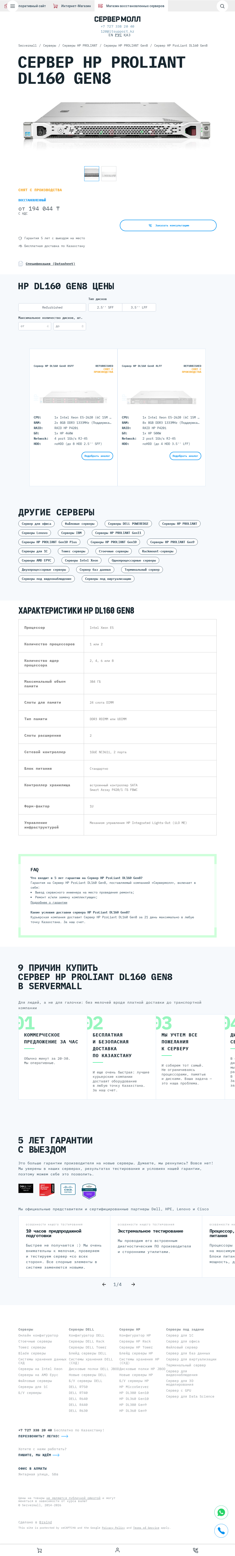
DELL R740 (78, 1392)
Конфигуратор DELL (86, 1335)
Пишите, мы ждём (34, 1455)
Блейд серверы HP (136, 1353)
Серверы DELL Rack (86, 1341)
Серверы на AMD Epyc (38, 1375)
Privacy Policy (113, 1527)
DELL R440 (78, 1404)
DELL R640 (78, 1398)
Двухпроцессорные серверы (44, 569)
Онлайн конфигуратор (38, 1335)
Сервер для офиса (36, 524)
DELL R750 (78, 1387)
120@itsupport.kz (117, 31)
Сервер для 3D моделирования (179, 1383)
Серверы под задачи (185, 1329)
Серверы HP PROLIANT (179, 524)
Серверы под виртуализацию (108, 579)
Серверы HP (129, 1329)
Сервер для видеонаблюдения (182, 1373)
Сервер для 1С (179, 1335)
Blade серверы (32, 1353)
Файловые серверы (79, 524)
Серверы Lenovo (35, 533)
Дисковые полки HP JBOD (142, 1369)
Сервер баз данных (95, 569)
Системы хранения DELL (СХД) (91, 1361)
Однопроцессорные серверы (134, 560)
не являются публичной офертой (73, 1498)
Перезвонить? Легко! (39, 1436)
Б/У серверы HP (134, 1381)
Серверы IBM (71, 533)
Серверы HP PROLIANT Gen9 (172, 542)
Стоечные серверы (113, 551)
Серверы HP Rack (135, 1341)
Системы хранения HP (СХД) (139, 1361)
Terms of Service (146, 1527)
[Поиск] (222, 6)
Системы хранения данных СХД (42, 1361)
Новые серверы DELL (88, 1375)
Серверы (25, 1329)
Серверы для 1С (35, 551)
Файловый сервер (182, 1347)
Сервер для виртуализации (191, 1359)
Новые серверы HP (136, 1375)
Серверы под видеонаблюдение (46, 579)
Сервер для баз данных (188, 1353)
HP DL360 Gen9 (133, 1410)
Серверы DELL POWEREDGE (128, 524)
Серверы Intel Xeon (81, 560)
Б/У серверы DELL (85, 1381)
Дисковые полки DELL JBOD (94, 1369)
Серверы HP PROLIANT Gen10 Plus (49, 542)
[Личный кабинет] (117, 1550)
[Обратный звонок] (195, 1550)
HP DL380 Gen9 (133, 1404)
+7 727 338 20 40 (117, 26)
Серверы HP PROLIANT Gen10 (114, 542)
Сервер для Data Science (190, 1396)
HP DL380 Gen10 (134, 1392)
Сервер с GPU (178, 1390)
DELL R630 (78, 1410)
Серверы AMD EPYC (36, 560)
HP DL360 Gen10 (134, 1398)
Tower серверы (73, 551)
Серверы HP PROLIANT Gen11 (118, 533)
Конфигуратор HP (135, 1335)
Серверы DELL (81, 1329)
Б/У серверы (30, 1392)
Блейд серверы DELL (88, 1353)
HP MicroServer (134, 1387)
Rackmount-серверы (157, 551)
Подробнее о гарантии (49, 902)
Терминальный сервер (142, 569)
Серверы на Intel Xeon (40, 1369)
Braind (45, 1522)
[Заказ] (39, 1550)
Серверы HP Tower (136, 1347)
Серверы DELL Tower (88, 1347)
